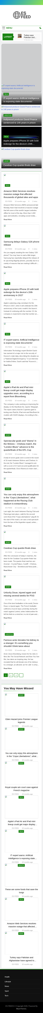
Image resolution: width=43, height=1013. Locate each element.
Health (7, 977)
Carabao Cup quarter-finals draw (19, 165)
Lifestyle (7, 115)
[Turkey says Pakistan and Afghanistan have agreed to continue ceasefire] (20, 36)
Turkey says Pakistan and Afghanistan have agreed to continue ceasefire (30, 36)
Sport (6, 161)
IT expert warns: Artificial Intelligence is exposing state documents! (21, 858)
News (7, 986)
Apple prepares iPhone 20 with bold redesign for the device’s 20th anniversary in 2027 (21, 144)
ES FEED (8, 201)
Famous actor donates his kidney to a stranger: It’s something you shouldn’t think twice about (21, 643)
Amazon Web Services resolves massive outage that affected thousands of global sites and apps (21, 194)
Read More (8, 219)
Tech (6, 94)
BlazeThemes (21, 1009)
